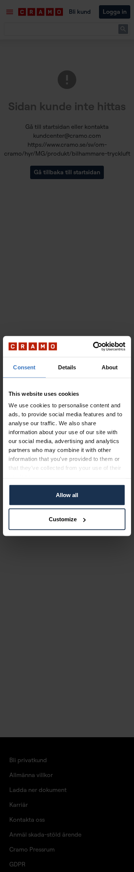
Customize (63, 519)
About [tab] (110, 367)
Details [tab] (67, 367)
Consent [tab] (24, 367)
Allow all (67, 494)
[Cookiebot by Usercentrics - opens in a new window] (94, 346)
